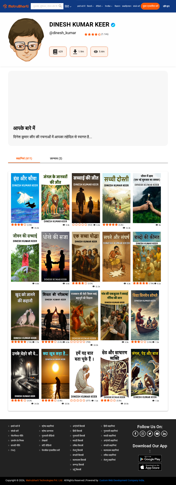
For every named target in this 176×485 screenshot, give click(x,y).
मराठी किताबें (78, 440)
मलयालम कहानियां (111, 450)
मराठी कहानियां (110, 435)
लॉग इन (166, 6)
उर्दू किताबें (77, 469)
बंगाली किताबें (78, 455)
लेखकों (44, 440)
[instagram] (143, 434)
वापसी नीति (15, 445)
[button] (60, 6)
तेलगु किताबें (78, 450)
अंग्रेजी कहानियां (111, 440)
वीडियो (98, 6)
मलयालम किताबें (79, 459)
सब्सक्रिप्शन (126, 6)
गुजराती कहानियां (111, 431)
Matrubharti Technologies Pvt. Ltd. (45, 480)
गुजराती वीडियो (48, 435)
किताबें (89, 6)
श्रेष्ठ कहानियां (48, 426)
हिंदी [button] (67, 6)
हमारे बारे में (81, 6)
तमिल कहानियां (110, 455)
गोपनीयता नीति (17, 435)
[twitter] (150, 434)
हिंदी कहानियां (109, 426)
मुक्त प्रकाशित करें (150, 6)
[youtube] (157, 434)
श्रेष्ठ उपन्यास (47, 431)
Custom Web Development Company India (121, 480)
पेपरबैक (108, 6)
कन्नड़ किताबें (78, 464)
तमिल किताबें (78, 445)
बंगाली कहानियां (110, 445)
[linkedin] (164, 434)
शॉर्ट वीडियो (46, 445)
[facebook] (135, 434)
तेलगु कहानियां (110, 459)
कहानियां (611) (24, 158)
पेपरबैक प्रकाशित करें (51, 450)
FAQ (13, 450)
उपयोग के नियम (17, 440)
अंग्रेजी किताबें (79, 426)
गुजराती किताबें (79, 435)
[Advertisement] (88, 97)
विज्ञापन (117, 6)
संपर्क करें (136, 6)
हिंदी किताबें (77, 431)
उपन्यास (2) (56, 158)
